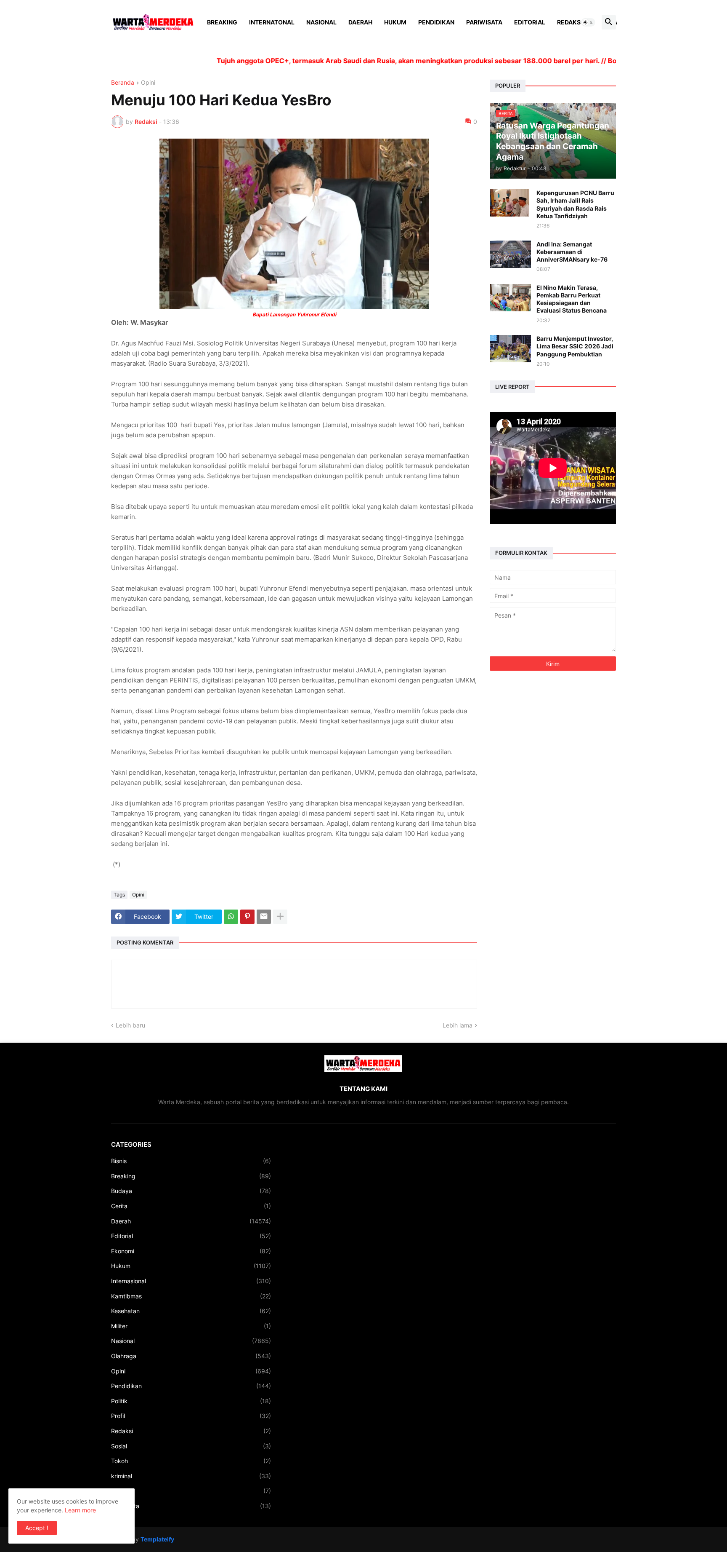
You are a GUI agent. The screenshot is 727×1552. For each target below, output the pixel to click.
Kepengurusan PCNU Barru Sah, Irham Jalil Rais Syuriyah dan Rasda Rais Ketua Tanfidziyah (575, 204)
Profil (191, 1415)
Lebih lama (457, 1025)
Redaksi (569, 22)
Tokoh (191, 1460)
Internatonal (272, 22)
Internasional (191, 1280)
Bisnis (191, 1160)
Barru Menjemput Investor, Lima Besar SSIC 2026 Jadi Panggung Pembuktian (574, 346)
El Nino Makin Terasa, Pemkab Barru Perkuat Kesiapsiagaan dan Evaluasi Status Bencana (571, 299)
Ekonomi (191, 1251)
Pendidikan (436, 22)
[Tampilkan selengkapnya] (280, 917)
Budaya (191, 1190)
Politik (191, 1401)
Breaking (222, 22)
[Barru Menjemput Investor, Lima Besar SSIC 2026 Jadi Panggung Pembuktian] (510, 348)
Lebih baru (130, 1025)
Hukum (395, 22)
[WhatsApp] (231, 917)
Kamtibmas (191, 1296)
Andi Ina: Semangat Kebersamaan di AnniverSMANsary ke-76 (572, 252)
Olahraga (191, 1355)
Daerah (360, 22)
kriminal (191, 1476)
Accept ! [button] (36, 1527)
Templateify (157, 1539)
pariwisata (191, 1505)
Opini (148, 83)
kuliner (191, 1490)
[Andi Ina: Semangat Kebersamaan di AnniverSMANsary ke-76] (510, 254)
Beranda (122, 83)
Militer (191, 1326)
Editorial (529, 22)
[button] (588, 22)
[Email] (264, 917)
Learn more (80, 1510)
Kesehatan (191, 1310)
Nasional (321, 22)
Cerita (191, 1205)
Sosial (191, 1446)
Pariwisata (484, 22)
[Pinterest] (247, 917)
